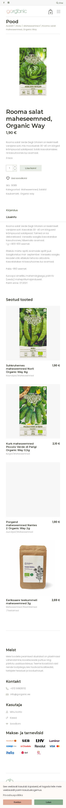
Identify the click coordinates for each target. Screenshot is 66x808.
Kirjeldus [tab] (12, 210)
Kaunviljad (11, 375)
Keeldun (17, 802)
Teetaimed (13, 610)
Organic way (27, 193)
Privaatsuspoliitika (13, 795)
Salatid (42, 189)
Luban (48, 802)
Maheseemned (29, 189)
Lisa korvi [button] (50, 365)
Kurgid (9, 453)
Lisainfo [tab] (11, 217)
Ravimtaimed (30, 606)
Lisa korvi (30, 168)
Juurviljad (11, 531)
